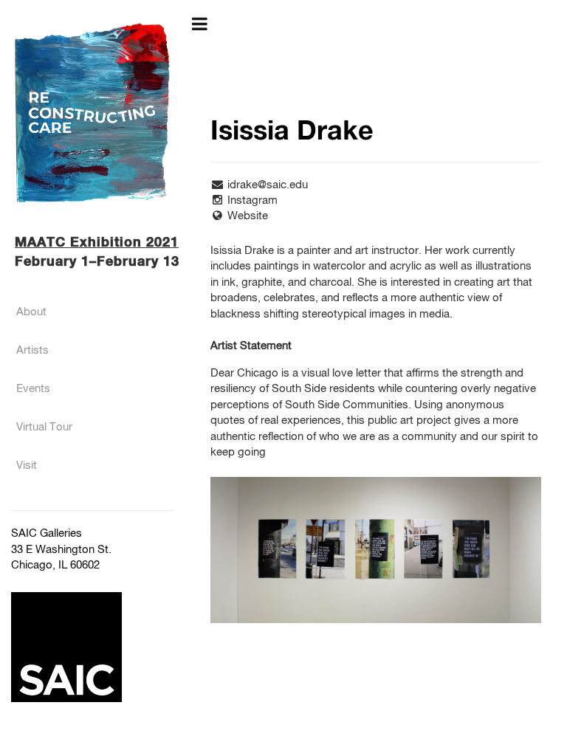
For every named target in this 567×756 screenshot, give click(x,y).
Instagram (252, 200)
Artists (32, 350)
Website (247, 215)
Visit (26, 465)
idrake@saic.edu (267, 184)
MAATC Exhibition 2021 (97, 243)
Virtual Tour (44, 427)
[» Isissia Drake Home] (92, 112)
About (31, 311)
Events (33, 388)
